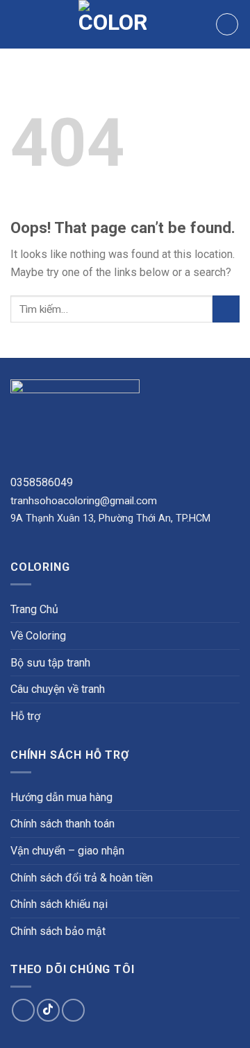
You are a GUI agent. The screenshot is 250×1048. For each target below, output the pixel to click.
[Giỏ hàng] (199, 24)
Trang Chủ (34, 609)
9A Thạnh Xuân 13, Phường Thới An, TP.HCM (110, 518)
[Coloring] (113, 24)
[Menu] (18, 24)
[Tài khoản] (227, 24)
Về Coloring (38, 635)
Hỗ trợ (25, 716)
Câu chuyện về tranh (57, 689)
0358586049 (41, 482)
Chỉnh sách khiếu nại (59, 904)
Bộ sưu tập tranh (50, 662)
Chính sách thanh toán (62, 823)
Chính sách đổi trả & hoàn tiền (81, 877)
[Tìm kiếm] (177, 24)
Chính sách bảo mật (58, 931)
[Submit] (226, 309)
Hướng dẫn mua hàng (61, 797)
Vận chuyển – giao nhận (67, 850)
